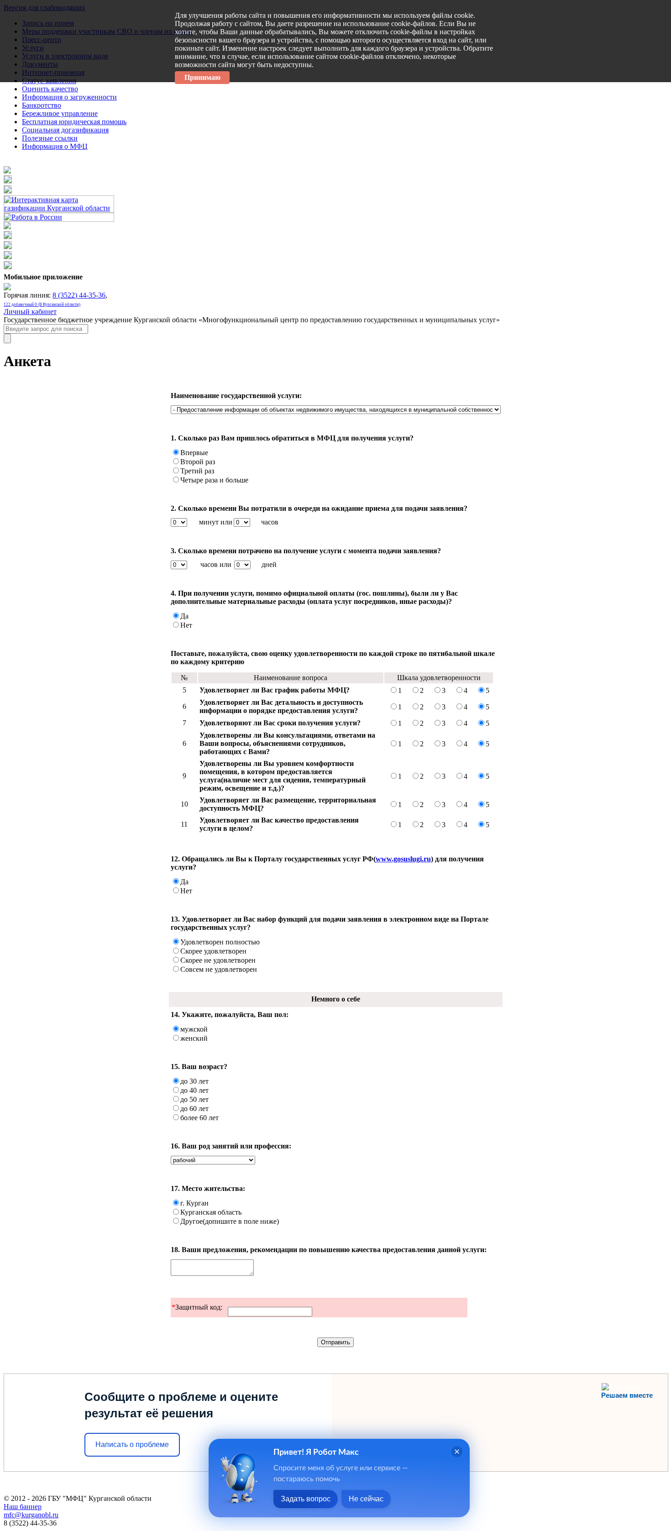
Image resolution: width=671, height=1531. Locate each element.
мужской (194, 1029)
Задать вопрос (305, 1499)
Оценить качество (50, 89)
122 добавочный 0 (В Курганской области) (42, 304)
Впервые (194, 452)
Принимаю (202, 77)
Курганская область (210, 1212)
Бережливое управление (60, 113)
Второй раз (197, 462)
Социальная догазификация (65, 130)
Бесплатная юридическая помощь (74, 122)
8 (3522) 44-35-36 (78, 295)
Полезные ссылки (50, 138)
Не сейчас (366, 1499)
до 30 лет (194, 1081)
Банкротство (41, 105)
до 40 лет (194, 1090)
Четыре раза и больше (214, 480)
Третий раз (197, 471)
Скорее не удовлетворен (218, 960)
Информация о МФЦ (55, 146)
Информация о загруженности (69, 97)
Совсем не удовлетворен (218, 969)
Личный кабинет (30, 311)
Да (184, 616)
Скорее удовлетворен (213, 951)
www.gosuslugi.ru (403, 859)
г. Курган (194, 1203)
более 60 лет (199, 1118)
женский (194, 1038)
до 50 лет (194, 1099)
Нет (186, 625)
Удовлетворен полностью (220, 942)
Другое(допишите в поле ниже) (229, 1221)
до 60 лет (194, 1108)
